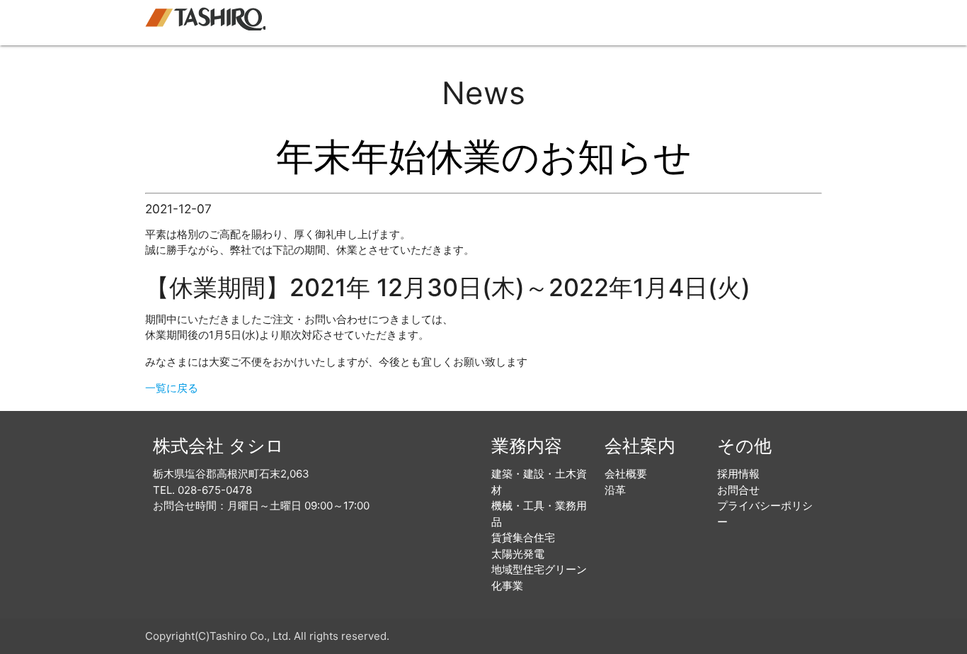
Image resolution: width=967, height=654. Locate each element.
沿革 (615, 490)
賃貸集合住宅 (523, 537)
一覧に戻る (171, 388)
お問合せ (790, 22)
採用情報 (726, 22)
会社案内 (662, 22)
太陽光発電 (517, 553)
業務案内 (599, 22)
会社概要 (626, 473)
